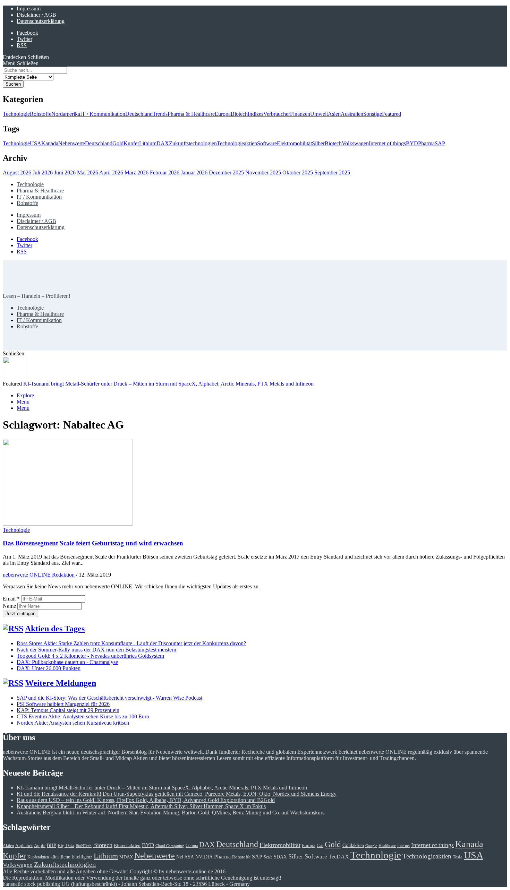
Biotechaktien (127, 845)
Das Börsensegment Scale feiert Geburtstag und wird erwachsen (93, 543)
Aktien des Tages (55, 628)
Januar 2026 (194, 172)
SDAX (280, 856)
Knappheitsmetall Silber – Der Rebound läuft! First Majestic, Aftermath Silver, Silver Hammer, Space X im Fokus (141, 806)
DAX (162, 143)
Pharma (426, 143)
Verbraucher (276, 114)
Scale (268, 857)
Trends (160, 114)
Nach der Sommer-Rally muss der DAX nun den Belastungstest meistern (96, 650)
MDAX (126, 857)
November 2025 (263, 172)
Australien (352, 114)
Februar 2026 (164, 172)
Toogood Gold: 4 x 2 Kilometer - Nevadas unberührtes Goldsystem (90, 656)
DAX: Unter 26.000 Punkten (48, 668)
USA (35, 143)
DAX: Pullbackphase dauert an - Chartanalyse (67, 662)
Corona (192, 846)
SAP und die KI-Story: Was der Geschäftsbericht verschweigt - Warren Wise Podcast (109, 698)
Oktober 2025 (297, 172)
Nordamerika (65, 114)
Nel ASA (185, 856)
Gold (118, 143)
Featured (391, 114)
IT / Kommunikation (102, 114)
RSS (22, 45)
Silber (318, 143)
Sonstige (372, 114)
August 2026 (17, 172)
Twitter (24, 39)
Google (371, 846)
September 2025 (332, 172)
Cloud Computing (169, 846)
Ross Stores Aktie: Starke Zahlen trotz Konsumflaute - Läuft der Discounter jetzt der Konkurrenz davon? (131, 643)
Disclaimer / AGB (36, 15)
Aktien (8, 846)
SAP (440, 143)
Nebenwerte (71, 143)
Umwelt (319, 114)
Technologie (16, 114)
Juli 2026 (43, 172)
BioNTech (84, 846)
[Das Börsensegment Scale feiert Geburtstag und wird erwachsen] (68, 524)
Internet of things (387, 143)
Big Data (66, 845)
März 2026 (136, 172)
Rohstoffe (40, 114)
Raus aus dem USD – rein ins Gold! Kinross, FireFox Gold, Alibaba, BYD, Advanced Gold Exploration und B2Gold (146, 800)
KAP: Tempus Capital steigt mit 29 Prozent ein (68, 710)
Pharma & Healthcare (191, 114)
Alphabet (24, 845)
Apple (39, 845)
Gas (320, 846)
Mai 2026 (87, 172)
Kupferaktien (38, 857)
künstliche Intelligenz (71, 856)
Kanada (49, 143)
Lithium (147, 143)
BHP (51, 845)
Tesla (457, 856)
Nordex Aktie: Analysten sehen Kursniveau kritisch (73, 723)
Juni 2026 (65, 172)
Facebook (27, 33)
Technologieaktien (237, 143)
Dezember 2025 (226, 172)
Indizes (255, 114)
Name (10, 606)
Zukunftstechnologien (193, 143)
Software (267, 143)
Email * (11, 599)
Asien (334, 114)
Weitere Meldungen (60, 683)
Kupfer (131, 143)
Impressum (29, 8)
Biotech (239, 114)
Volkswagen (355, 143)
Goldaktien (353, 845)
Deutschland (139, 114)
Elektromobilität (294, 143)
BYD (412, 143)
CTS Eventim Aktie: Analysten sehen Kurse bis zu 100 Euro (83, 716)
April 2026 (111, 172)
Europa (223, 114)
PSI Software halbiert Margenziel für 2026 (63, 704)
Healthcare (387, 846)
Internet (403, 846)
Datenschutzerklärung (41, 21)
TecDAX (339, 856)
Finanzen (300, 114)
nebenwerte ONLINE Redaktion (39, 575)
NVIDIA (204, 856)
